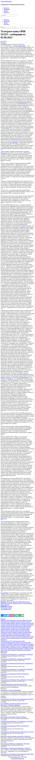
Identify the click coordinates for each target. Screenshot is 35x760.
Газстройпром (27, 650)
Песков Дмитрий (15, 623)
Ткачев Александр (16, 636)
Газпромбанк (30, 645)
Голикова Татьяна (16, 632)
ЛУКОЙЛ (9, 644)
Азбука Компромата (6, 1)
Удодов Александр (6, 638)
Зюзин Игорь (16, 626)
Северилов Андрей (6, 632)
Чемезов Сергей (5, 620)
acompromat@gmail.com (17, 758)
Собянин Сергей (14, 622)
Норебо (14, 650)
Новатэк (12, 645)
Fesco (5, 650)
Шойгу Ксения (5, 604)
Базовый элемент (5, 645)
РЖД (29, 642)
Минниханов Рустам (24, 602)
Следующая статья (6, 609)
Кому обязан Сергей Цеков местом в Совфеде (13, 717)
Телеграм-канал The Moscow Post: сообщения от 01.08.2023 (17, 699)
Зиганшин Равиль (25, 629)
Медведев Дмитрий (12, 602)
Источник (3, 43)
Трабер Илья (30, 624)
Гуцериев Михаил (6, 636)
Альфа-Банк (25, 647)
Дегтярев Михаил (5, 629)
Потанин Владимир (18, 633)
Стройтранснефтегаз (6, 642)
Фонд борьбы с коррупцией (20, 642)
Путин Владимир (5, 623)
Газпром (23, 225)
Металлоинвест (19, 648)
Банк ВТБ (22, 641)
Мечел (32, 644)
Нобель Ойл (4, 651)
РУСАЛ (12, 641)
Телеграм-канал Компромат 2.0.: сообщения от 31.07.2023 (17, 721)
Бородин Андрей (28, 638)
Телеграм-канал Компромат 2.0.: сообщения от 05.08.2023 (17, 669)
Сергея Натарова (21, 102)
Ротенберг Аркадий (25, 622)
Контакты (6, 12)
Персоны (6, 8)
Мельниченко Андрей (27, 636)
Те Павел (23, 624)
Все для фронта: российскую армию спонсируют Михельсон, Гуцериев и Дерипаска (14, 704)
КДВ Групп (4, 648)
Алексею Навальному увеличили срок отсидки (14, 684)
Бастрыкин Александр (16, 620)
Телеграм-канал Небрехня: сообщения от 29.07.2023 (15, 743)
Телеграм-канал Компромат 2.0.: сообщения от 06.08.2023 (17, 654)
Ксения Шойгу (5, 593)
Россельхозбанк (5, 647)
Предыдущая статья (6, 607)
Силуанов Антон (25, 623)
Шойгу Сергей (26, 635)
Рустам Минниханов (23, 377)
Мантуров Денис (27, 620)
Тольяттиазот (11, 648)
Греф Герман (8, 635)
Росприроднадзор (25, 644)
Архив (6, 11)
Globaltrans (19, 650)
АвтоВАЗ (23, 645)
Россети (19, 647)
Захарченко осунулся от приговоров (11, 690)
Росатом (16, 641)
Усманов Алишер (5, 627)
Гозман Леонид (15, 629)
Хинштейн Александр (7, 633)
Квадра (10, 650)
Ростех (7, 641)
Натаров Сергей (17, 603)
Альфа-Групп (16, 644)
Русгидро (18, 645)
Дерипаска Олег (5, 622)
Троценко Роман (17, 635)
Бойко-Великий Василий (14, 624)
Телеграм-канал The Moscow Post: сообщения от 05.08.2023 (17, 679)
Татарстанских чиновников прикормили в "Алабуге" (15, 748)
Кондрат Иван (14, 630)
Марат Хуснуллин (6, 377)
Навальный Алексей (6, 603)
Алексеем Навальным (19, 46)
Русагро (31, 647)
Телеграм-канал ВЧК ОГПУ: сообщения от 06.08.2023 (16, 659)
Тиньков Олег (14, 627)
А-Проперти (13, 647)
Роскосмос (3, 644)
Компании (7, 9)
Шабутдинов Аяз (5, 630)
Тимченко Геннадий (6, 626)
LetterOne (26, 648)
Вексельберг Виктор (25, 626)
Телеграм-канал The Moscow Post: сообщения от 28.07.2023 (17, 754)
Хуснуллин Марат (27, 603)
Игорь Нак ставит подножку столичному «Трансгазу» (16, 736)
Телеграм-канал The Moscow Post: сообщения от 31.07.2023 (17, 732)
